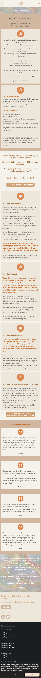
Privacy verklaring (6, 629)
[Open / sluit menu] (39, 3)
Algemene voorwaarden (8, 626)
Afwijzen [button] (17, 675)
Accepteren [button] (32, 675)
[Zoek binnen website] (2, 3)
